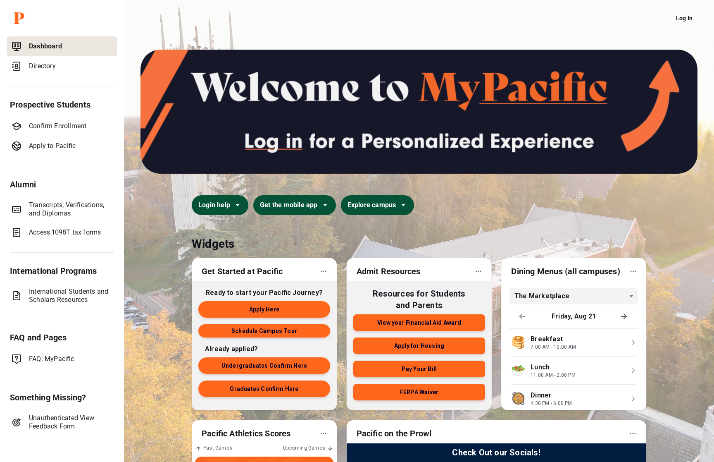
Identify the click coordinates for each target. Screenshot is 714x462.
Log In (684, 18)
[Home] (63, 18)
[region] (62, 247)
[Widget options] (323, 271)
